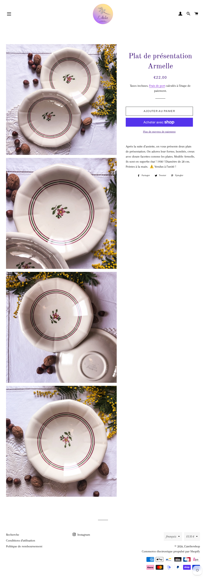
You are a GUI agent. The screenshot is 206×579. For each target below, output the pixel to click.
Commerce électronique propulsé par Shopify (171, 551)
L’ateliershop (192, 546)
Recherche (12, 534)
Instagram (83, 534)
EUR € (190, 536)
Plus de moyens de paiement (159, 131)
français (171, 536)
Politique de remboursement (24, 546)
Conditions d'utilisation (20, 540)
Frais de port (157, 86)
